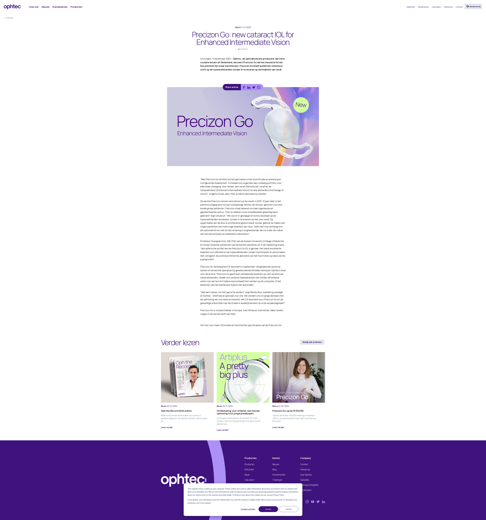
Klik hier (204, 325)
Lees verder (167, 427)
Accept (268, 509)
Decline (289, 509)
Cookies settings (248, 509)
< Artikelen (9, 17)
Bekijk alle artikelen (312, 342)
